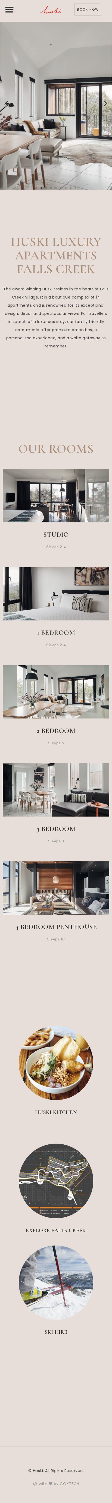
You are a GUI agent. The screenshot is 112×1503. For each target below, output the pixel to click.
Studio (56, 535)
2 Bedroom (56, 731)
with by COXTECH (58, 1483)
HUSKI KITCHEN (56, 1112)
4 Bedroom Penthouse (56, 927)
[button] (9, 9)
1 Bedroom (56, 633)
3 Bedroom (56, 829)
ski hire (56, 1332)
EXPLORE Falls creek (56, 1230)
